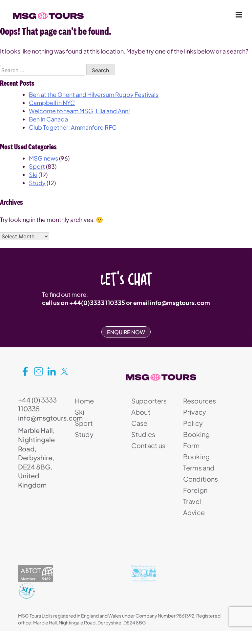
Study (37, 182)
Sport (37, 166)
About (141, 412)
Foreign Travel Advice (195, 501)
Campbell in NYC (52, 102)
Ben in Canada (48, 119)
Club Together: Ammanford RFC (72, 127)
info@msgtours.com (180, 302)
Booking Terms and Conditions (200, 467)
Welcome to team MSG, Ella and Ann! (79, 111)
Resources (199, 401)
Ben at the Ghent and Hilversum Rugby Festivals (93, 94)
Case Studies (143, 428)
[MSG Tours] (48, 16)
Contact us (148, 445)
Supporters (149, 401)
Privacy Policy (194, 417)
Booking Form (196, 439)
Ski (33, 174)
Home (84, 401)
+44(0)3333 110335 (97, 302)
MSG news (43, 158)
